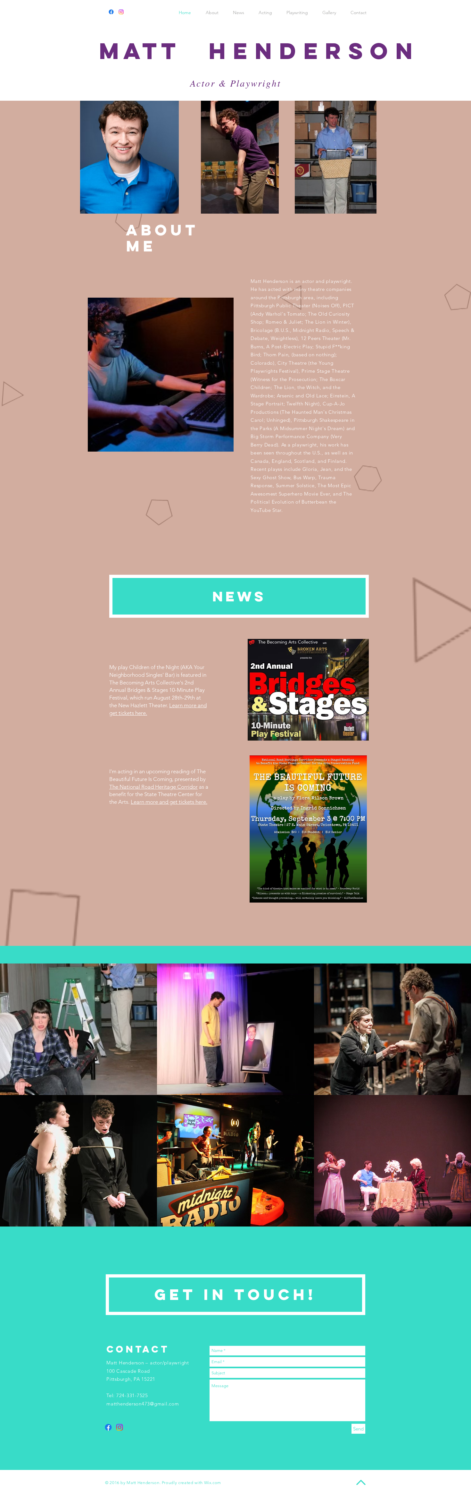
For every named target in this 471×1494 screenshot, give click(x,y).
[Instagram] (121, 12)
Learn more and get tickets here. (169, 802)
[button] (78, 1029)
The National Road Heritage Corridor (153, 787)
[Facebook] (111, 12)
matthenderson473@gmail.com (142, 1404)
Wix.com (212, 1482)
